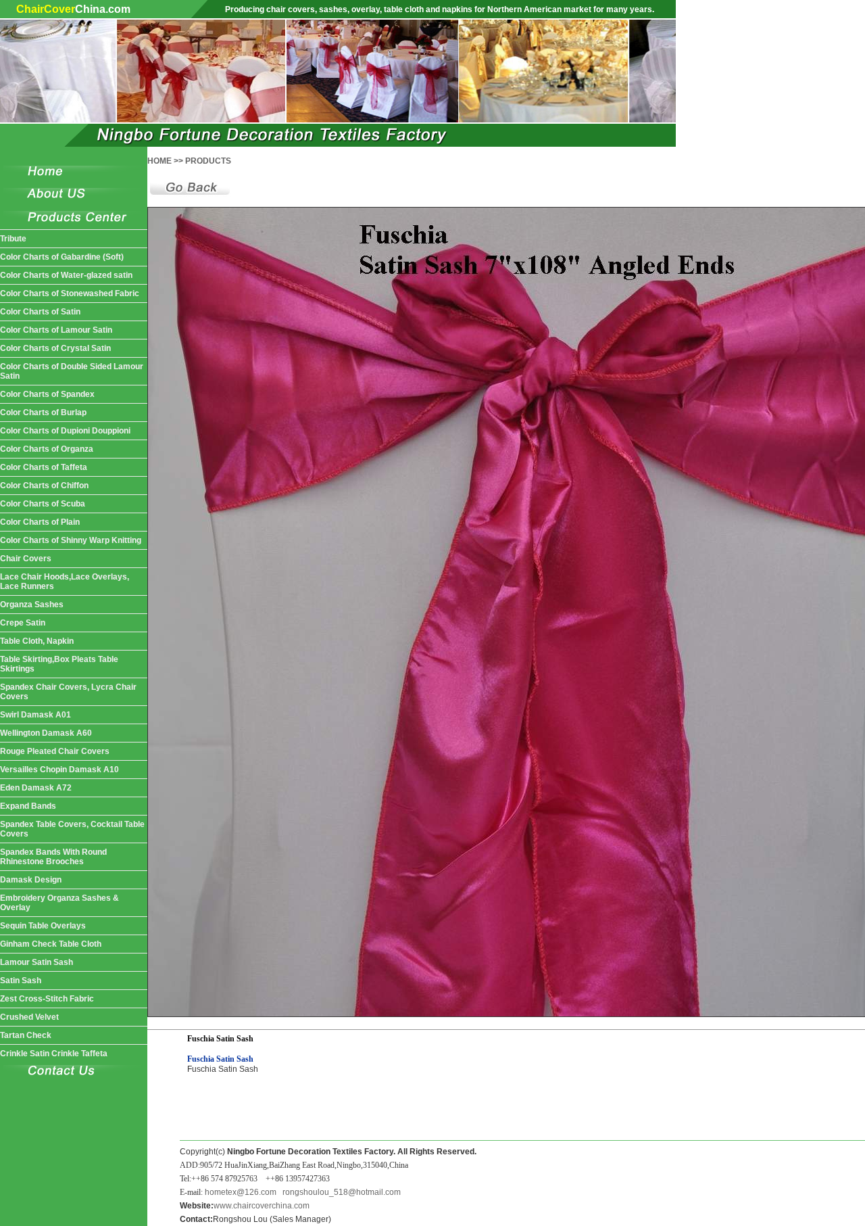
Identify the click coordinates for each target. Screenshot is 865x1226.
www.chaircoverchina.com (262, 1205)
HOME (159, 161)
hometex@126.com (240, 1192)
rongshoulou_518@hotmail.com (341, 1192)
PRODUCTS (208, 161)
